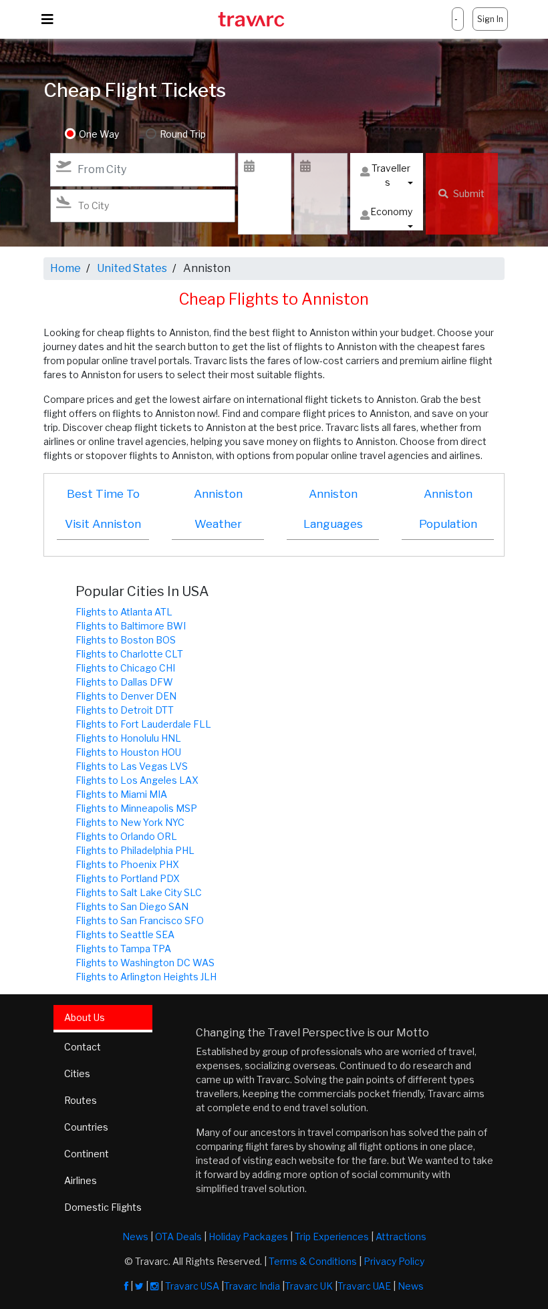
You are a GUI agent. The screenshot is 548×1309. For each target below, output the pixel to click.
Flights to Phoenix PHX (127, 864)
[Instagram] (154, 1286)
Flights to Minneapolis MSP (136, 808)
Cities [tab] (77, 1073)
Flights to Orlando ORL (126, 836)
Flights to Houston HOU (128, 752)
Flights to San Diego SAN (132, 906)
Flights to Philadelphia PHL (135, 850)
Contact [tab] (82, 1046)
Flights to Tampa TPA (123, 948)
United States (132, 268)
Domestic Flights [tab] (103, 1207)
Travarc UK (309, 1286)
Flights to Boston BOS (126, 639)
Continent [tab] (86, 1153)
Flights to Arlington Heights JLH (146, 976)
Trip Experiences (332, 1236)
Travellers (391, 175)
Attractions (401, 1236)
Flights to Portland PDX (128, 878)
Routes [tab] (80, 1100)
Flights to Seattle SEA (125, 934)
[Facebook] (126, 1286)
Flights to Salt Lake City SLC (139, 892)
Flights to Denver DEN (126, 696)
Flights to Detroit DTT (125, 710)
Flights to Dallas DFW (124, 682)
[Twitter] (139, 1286)
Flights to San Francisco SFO (140, 920)
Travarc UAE (364, 1286)
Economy (391, 211)
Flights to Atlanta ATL (124, 611)
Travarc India (252, 1286)
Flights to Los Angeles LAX (137, 780)
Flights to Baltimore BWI (131, 625)
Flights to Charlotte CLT (129, 654)
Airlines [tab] (80, 1180)
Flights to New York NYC (130, 822)
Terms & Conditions (313, 1261)
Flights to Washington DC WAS (145, 962)
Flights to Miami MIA (121, 794)
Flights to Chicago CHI (125, 668)
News (135, 1236)
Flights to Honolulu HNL (128, 738)
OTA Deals (178, 1236)
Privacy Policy (394, 1261)
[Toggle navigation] (47, 19)
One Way (99, 134)
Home (65, 268)
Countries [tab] (86, 1127)
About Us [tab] (84, 1017)
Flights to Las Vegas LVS (132, 766)
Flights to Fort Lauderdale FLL (143, 724)
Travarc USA (192, 1286)
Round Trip (183, 134)
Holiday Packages (248, 1236)
